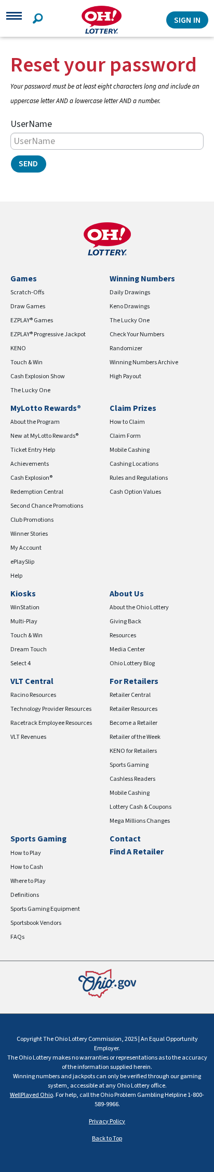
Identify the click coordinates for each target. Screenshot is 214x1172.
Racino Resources (33, 695)
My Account (26, 548)
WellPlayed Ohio (31, 1095)
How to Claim (127, 422)
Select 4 (20, 663)
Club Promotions (32, 520)
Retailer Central (130, 695)
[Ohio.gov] (107, 982)
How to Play (25, 853)
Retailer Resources (133, 709)
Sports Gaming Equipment (45, 909)
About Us (127, 593)
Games (23, 278)
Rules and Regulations (139, 478)
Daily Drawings (130, 292)
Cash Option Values (135, 492)
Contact (125, 839)
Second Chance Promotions (46, 506)
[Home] (101, 20)
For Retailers (134, 681)
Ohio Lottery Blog (132, 663)
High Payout (125, 376)
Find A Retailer (137, 851)
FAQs (17, 937)
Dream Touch (28, 649)
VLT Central (32, 681)
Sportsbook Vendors (35, 923)
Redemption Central (36, 492)
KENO (18, 348)
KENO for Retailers (133, 751)
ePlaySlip (22, 562)
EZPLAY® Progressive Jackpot (48, 334)
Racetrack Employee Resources (51, 723)
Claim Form (125, 436)
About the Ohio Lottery (139, 607)
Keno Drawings (130, 306)
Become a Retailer (133, 723)
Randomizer (126, 348)
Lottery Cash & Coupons (140, 807)
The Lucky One (30, 390)
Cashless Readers (132, 779)
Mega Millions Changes (140, 821)
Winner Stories (29, 534)
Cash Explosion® (31, 478)
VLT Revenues (28, 737)
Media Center (127, 649)
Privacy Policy (107, 1121)
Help (16, 575)
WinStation (24, 607)
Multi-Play (23, 621)
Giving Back (125, 621)
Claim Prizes (133, 408)
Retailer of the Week (135, 737)
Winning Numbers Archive (144, 362)
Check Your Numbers (137, 334)
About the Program (35, 422)
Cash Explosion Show (37, 376)
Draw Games (27, 306)
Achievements (29, 464)
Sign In (187, 20)
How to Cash (26, 867)
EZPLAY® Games (31, 320)
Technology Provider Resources (50, 709)
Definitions (24, 895)
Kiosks (23, 593)
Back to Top (107, 1138)
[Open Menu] (14, 19)
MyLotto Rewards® (45, 408)
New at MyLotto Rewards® (44, 436)
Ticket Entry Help (32, 450)
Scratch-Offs (27, 292)
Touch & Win (26, 362)
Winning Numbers (142, 278)
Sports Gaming (129, 765)
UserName (31, 124)
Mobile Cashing (130, 450)
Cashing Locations (134, 464)
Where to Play (28, 881)
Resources (123, 635)
